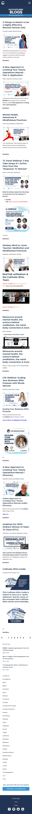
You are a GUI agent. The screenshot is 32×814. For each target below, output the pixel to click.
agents (5, 686)
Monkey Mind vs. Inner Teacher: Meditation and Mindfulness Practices (16, 248)
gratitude (5, 719)
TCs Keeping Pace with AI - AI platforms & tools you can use (15, 666)
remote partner (17, 31)
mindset (19, 254)
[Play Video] (4, 347)
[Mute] (22, 347)
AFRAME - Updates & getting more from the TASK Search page (16, 649)
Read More (6, 60)
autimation (6, 533)
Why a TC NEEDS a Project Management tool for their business (16, 657)
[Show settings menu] (25, 347)
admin (4, 79)
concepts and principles (9, 572)
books (4, 331)
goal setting (6, 716)
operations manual (12, 79)
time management (8, 772)
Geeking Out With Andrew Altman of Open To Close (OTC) (16, 527)
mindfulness (19, 123)
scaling (17, 389)
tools (4, 779)
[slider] (14, 347)
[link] (15, 98)
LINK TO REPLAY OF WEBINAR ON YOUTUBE (15, 420)
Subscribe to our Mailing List (16, 788)
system (20, 79)
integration (19, 533)
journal (5, 729)
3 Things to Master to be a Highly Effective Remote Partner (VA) (16, 25)
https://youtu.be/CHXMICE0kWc (18, 202)
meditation (13, 123)
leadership (17, 172)
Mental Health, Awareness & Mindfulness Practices (15, 117)
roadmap (16, 479)
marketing (5, 739)
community (6, 123)
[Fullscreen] (28, 347)
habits (10, 31)
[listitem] (16, 147)
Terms (16, 802)
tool (18, 572)
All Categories (6, 679)
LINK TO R (5, 514)
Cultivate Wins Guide (14, 569)
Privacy (16, 805)
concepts (5, 31)
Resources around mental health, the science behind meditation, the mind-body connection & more (16, 322)
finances (5, 712)
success (5, 765)
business (5, 389)
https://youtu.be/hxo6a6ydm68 (14, 286)
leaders (5, 732)
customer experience (9, 709)
